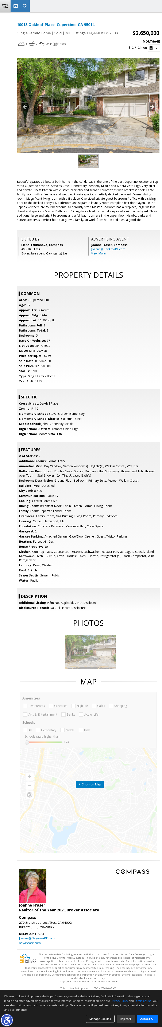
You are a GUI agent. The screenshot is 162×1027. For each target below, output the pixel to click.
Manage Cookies (100, 1019)
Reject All (125, 1019)
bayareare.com (30, 943)
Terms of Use (142, 1001)
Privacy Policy (119, 1001)
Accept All (147, 1019)
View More (98, 253)
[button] (7, 1020)
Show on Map (91, 784)
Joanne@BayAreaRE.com (108, 249)
